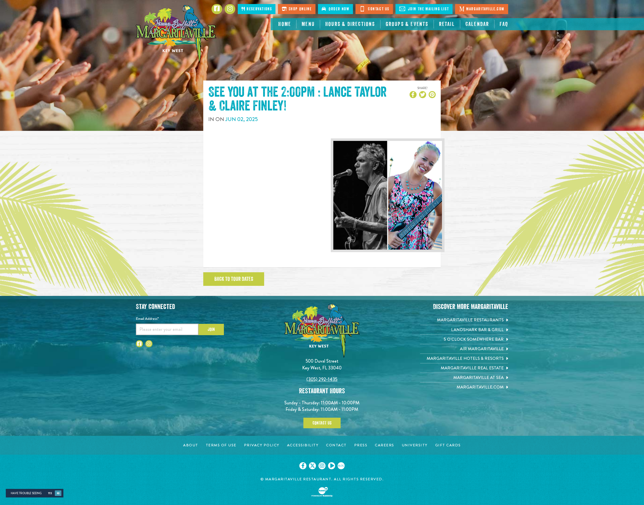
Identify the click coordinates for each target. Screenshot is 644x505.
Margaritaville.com (485, 9)
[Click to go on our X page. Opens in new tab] (312, 465)
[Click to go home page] (176, 34)
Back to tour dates (233, 279)
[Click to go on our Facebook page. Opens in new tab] (302, 465)
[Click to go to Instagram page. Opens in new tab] (148, 343)
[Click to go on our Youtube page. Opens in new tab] (331, 465)
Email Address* (147, 318)
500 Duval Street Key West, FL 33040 (322, 364)
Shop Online (299, 9)
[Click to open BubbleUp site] (322, 491)
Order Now (337, 9)
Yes (50, 493)
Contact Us (378, 9)
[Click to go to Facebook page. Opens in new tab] (139, 343)
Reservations (259, 9)
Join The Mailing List (428, 9)
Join (211, 329)
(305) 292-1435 (321, 379)
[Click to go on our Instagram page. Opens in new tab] (322, 465)
